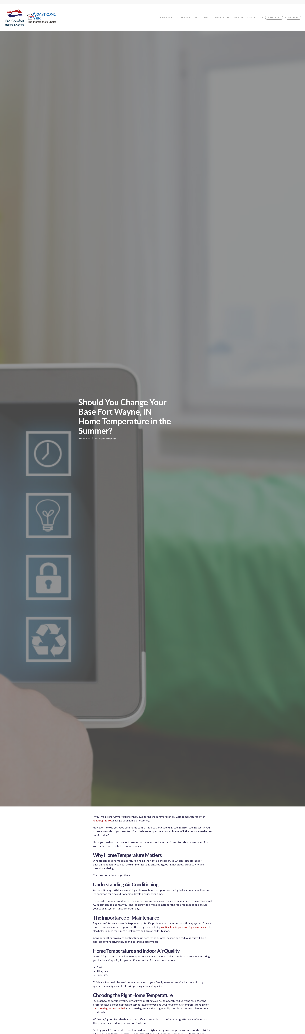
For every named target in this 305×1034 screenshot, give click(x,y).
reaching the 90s (102, 820)
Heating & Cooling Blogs (105, 438)
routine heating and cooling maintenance (184, 927)
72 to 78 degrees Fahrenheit (109, 1008)
